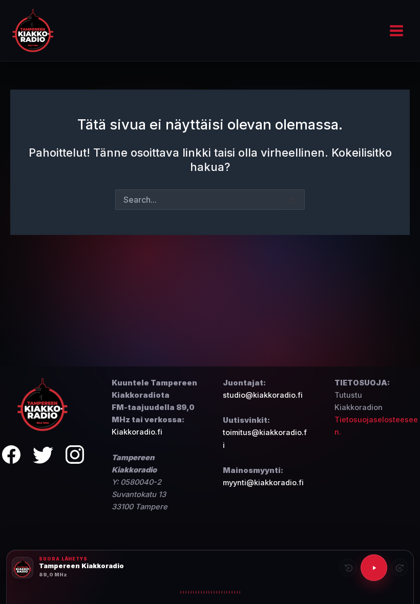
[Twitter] (43, 456)
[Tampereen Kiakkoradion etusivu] (43, 404)
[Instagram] (75, 456)
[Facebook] (11, 456)
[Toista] (374, 567)
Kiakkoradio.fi (137, 432)
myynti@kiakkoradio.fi (263, 482)
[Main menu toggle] (396, 30)
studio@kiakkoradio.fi (263, 395)
